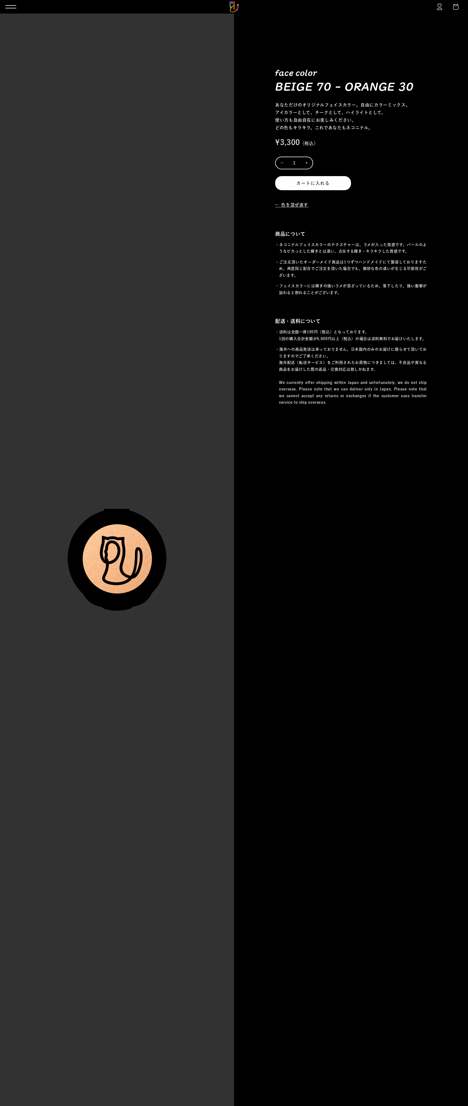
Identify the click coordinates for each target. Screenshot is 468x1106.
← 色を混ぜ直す (291, 205)
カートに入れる (313, 183)
